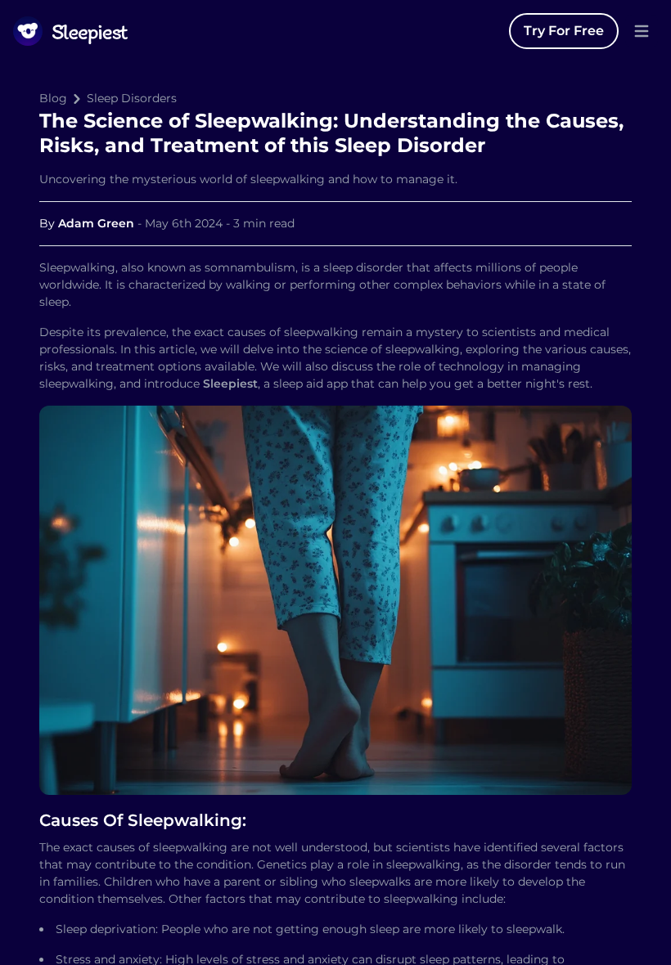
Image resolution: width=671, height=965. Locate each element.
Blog (53, 98)
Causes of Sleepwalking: (142, 820)
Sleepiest (230, 383)
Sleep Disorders (132, 98)
